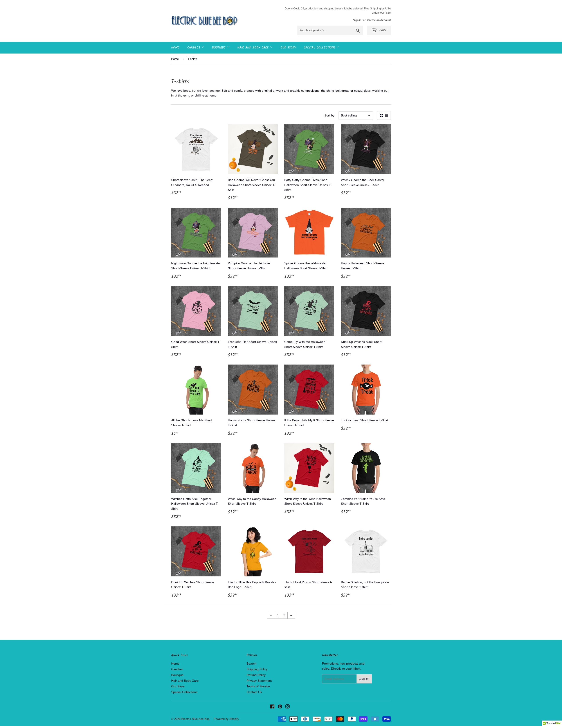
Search (251, 663)
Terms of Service (258, 686)
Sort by (329, 115)
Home (175, 47)
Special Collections (320, 47)
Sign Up (364, 679)
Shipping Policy (257, 669)
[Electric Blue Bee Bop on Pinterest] (280, 707)
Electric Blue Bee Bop (195, 719)
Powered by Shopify (226, 719)
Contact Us (254, 692)
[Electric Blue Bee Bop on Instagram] (287, 707)
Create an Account (379, 20)
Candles (194, 47)
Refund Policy (256, 675)
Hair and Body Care (253, 47)
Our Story (288, 47)
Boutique (219, 47)
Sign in (357, 20)
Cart (382, 30)
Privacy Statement (259, 680)
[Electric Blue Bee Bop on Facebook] (272, 707)
